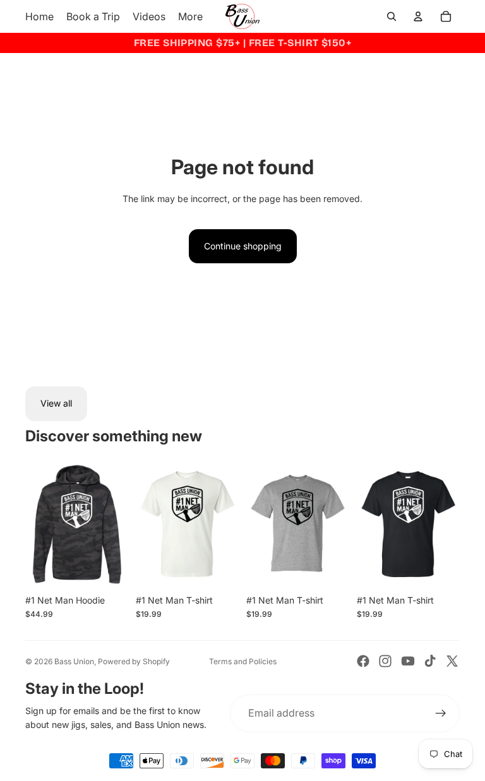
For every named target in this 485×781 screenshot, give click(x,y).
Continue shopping (243, 246)
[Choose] (108, 568)
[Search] (391, 16)
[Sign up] (441, 713)
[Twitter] (452, 661)
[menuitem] (190, 16)
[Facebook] (363, 661)
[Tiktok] (430, 661)
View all (56, 403)
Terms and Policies (243, 661)
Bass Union (74, 661)
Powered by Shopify (134, 661)
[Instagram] (385, 661)
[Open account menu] (418, 16)
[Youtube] (408, 661)
